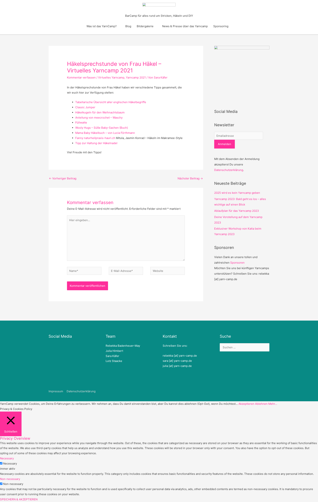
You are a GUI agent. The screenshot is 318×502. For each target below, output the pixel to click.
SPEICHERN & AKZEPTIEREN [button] (19, 499)
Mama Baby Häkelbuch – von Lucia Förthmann (105, 133)
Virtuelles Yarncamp (111, 77)
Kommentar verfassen (81, 77)
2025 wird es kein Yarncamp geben (237, 192)
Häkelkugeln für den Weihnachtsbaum (100, 112)
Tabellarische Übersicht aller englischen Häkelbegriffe (110, 102)
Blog (128, 26)
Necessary (10, 463)
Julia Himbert (114, 351)
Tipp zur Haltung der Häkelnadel (96, 143)
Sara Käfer (112, 356)
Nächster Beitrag (190, 178)
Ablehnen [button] (261, 403)
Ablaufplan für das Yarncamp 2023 (236, 210)
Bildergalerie (145, 26)
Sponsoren (237, 262)
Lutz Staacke (114, 361)
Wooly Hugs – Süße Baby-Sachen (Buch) (101, 127)
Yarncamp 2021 (136, 77)
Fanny (79, 138)
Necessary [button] (7, 458)
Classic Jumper (85, 107)
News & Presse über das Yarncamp (185, 26)
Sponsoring (220, 26)
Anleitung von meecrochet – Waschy (99, 117)
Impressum (56, 391)
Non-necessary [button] (10, 479)
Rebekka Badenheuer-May (123, 345)
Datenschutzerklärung (228, 170)
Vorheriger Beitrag (62, 178)
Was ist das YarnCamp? (101, 26)
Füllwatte (81, 122)
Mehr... (272, 403)
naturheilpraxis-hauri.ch (99, 138)
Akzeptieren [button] (246, 403)
